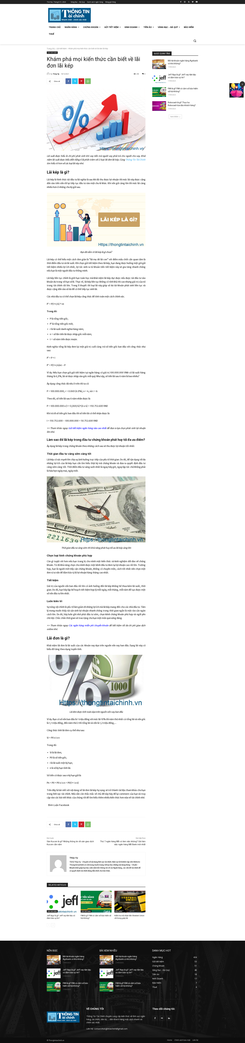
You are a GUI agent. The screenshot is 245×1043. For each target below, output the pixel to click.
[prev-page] (48, 925)
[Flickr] (162, 1018)
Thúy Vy (56, 74)
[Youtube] (196, 2)
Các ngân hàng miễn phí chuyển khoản (88, 625)
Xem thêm (174, 116)
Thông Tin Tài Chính (135, 159)
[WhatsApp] (88, 81)
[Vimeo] (192, 2)
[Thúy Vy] (48, 73)
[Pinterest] (81, 81)
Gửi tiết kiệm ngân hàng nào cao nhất (87, 428)
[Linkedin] (169, 1018)
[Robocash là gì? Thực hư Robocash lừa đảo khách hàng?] (159, 106)
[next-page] (53, 925)
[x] (236, 97)
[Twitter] (188, 2)
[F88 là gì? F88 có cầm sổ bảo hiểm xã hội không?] (96, 902)
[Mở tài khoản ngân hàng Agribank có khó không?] (159, 64)
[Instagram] (184, 2)
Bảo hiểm (118, 911)
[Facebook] (180, 2)
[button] (194, 40)
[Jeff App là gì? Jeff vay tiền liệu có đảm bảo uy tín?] (62, 902)
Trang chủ (51, 48)
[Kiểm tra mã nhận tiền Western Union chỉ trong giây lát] (129, 902)
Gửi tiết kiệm (62, 48)
